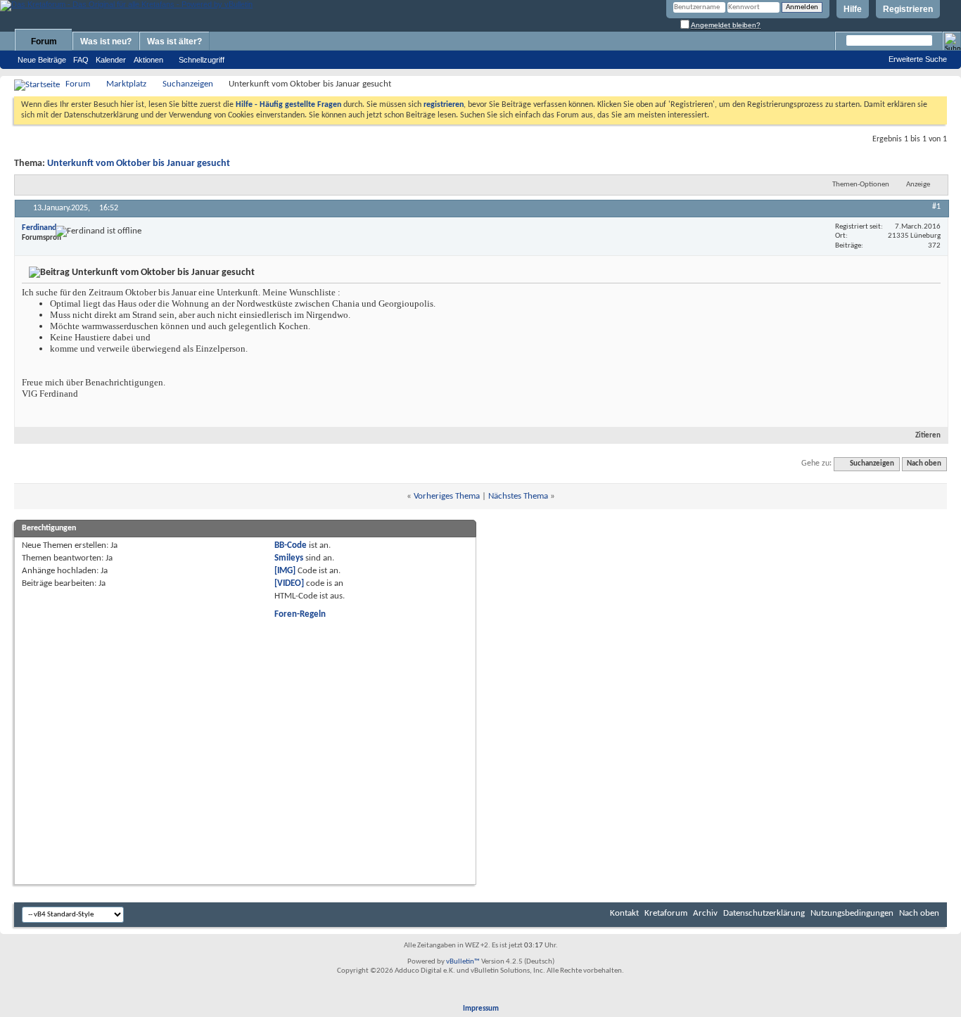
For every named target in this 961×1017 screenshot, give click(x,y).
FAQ (81, 60)
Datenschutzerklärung (764, 913)
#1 (936, 207)
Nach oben (924, 464)
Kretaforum (665, 913)
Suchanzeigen (188, 84)
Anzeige (918, 184)
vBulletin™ (463, 962)
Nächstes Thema (518, 496)
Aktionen (148, 60)
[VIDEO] (289, 583)
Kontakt (624, 913)
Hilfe (853, 9)
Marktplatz (126, 84)
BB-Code (290, 545)
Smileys (288, 558)
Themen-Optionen (860, 184)
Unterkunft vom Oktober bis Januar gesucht (138, 163)
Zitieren (928, 436)
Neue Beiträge (42, 60)
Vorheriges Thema (447, 496)
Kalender (111, 60)
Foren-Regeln (300, 614)
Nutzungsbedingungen (851, 913)
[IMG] (284, 570)
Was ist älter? (174, 41)
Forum (44, 41)
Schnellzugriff (201, 60)
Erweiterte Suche (918, 59)
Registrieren (908, 9)
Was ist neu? (106, 41)
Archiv (705, 913)
